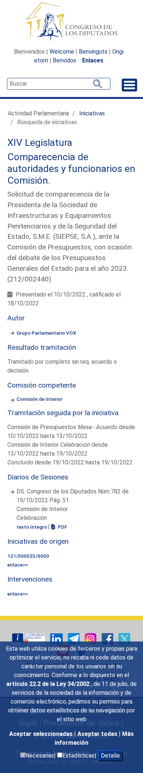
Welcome (62, 51)
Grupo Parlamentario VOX (46, 333)
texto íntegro (32, 527)
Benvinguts (93, 51)
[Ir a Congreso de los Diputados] (71, 21)
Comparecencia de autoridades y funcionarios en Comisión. (71, 168)
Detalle (110, 755)
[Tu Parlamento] (29, 638)
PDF (62, 527)
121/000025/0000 (28, 556)
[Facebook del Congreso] (108, 638)
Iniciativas (92, 113)
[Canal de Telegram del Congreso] (74, 638)
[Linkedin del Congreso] (57, 638)
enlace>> (17, 565)
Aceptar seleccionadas (41, 733)
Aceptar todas (98, 733)
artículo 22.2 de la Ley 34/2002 (48, 683)
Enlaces (92, 60)
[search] (58, 84)
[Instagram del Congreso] (91, 638)
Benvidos (64, 60)
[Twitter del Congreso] (124, 638)
